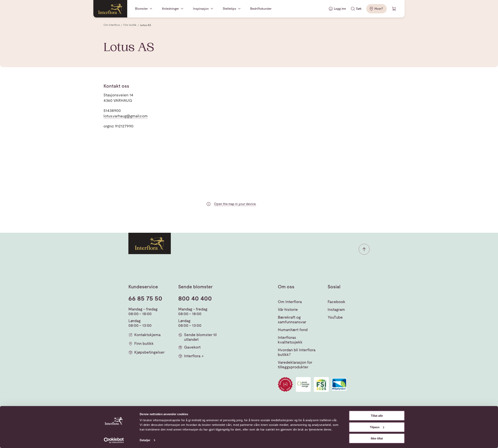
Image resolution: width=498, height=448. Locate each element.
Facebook (336, 302)
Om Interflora (290, 302)
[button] (364, 249)
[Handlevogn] (394, 8)
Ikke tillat (377, 438)
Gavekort (192, 347)
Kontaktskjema (147, 335)
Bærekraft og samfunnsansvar (292, 319)
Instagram (336, 309)
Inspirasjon (201, 8)
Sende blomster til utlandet (200, 337)
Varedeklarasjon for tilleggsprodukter (295, 364)
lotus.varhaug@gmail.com (125, 116)
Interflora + (194, 356)
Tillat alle (377, 415)
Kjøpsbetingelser (149, 352)
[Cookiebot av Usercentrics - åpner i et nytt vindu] (114, 440)
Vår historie (288, 309)
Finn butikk (144, 343)
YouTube (335, 317)
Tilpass (375, 427)
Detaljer (145, 440)
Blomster (141, 8)
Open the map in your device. (235, 204)
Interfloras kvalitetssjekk (290, 339)
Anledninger (170, 8)
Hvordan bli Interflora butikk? (297, 352)
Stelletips (229, 8)
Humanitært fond (293, 330)
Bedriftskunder (261, 8)
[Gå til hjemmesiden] (110, 8)
